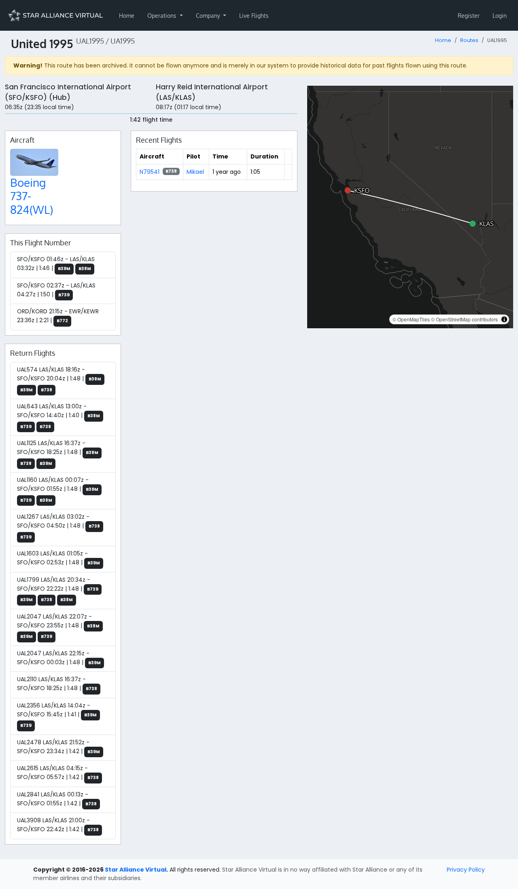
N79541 (149, 172)
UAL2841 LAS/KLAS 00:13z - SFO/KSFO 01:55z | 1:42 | (57, 798)
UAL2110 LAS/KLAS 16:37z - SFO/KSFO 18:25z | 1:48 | (57, 683)
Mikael (195, 172)
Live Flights (254, 15)
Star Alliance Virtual (135, 870)
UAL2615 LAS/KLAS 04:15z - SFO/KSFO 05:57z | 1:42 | (58, 772)
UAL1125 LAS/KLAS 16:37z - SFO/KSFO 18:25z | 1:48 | (57, 453)
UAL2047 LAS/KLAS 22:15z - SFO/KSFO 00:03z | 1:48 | (59, 657)
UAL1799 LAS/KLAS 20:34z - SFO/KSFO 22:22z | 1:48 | (57, 589)
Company (209, 15)
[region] (410, 207)
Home (126, 15)
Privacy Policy (466, 870)
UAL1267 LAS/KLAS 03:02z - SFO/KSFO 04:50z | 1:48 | (58, 526)
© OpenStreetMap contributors (464, 319)
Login (500, 15)
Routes (469, 40)
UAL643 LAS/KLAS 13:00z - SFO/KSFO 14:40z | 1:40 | (58, 416)
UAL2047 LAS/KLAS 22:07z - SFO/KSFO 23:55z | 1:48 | (58, 626)
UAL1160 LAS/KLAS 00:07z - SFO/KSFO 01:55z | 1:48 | (57, 489)
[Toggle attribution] (504, 319)
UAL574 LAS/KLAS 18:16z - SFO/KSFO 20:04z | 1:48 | (59, 379)
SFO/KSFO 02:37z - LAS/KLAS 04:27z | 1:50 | (56, 289)
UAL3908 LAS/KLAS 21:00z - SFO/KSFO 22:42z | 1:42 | (58, 824)
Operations (162, 15)
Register (469, 15)
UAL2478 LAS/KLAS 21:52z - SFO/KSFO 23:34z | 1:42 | (58, 746)
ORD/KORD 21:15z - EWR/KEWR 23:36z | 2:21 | (58, 315)
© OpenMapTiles (411, 319)
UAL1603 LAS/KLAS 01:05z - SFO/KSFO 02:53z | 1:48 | (58, 557)
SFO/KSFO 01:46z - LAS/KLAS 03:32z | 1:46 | (56, 263)
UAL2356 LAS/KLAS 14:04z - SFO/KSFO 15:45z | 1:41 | (57, 715)
